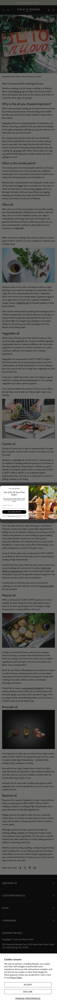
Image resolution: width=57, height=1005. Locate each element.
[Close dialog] (55, 487)
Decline (27, 991)
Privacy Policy (16, 977)
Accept (28, 984)
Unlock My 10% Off (14, 511)
